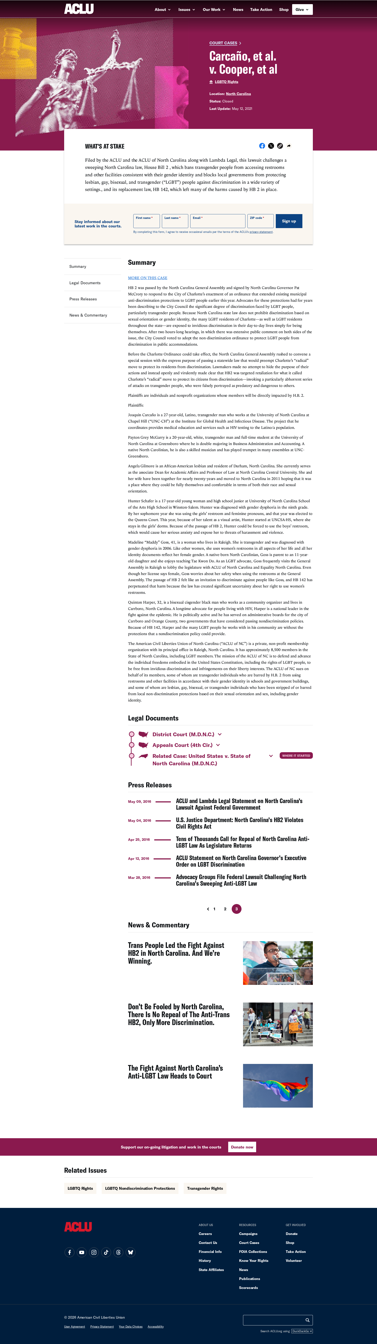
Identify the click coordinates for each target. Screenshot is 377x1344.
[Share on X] (271, 147)
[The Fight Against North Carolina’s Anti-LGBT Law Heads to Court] (220, 1088)
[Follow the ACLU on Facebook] (69, 1252)
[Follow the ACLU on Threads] (118, 1252)
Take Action (261, 9)
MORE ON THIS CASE (147, 277)
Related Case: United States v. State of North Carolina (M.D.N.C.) (201, 759)
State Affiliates (211, 1270)
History (205, 1260)
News (238, 9)
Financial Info (210, 1251)
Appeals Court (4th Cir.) (183, 745)
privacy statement (261, 232)
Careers (205, 1233)
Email (196, 218)
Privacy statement (102, 1326)
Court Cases (223, 42)
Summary (77, 266)
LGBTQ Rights (226, 82)
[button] (280, 146)
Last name (171, 218)
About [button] (161, 9)
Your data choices (130, 1326)
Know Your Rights (253, 1260)
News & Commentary (88, 315)
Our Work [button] (212, 9)
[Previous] (204, 909)
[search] (307, 1320)
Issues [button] (184, 9)
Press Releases (83, 298)
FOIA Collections (253, 1251)
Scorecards (248, 1287)
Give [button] (300, 9)
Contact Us (208, 1242)
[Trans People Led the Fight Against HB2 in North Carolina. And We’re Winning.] (220, 965)
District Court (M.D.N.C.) (183, 734)
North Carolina (238, 94)
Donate (292, 1233)
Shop (284, 9)
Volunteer (294, 1260)
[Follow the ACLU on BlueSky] (130, 1252)
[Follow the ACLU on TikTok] (106, 1252)
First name (143, 218)
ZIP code (256, 218)
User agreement (74, 1326)
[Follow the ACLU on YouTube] (81, 1252)
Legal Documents (85, 282)
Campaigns (248, 1233)
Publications (249, 1278)
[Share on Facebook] (262, 147)
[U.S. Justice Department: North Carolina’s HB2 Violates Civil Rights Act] (220, 823)
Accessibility (156, 1326)
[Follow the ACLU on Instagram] (94, 1252)
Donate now (242, 1147)
